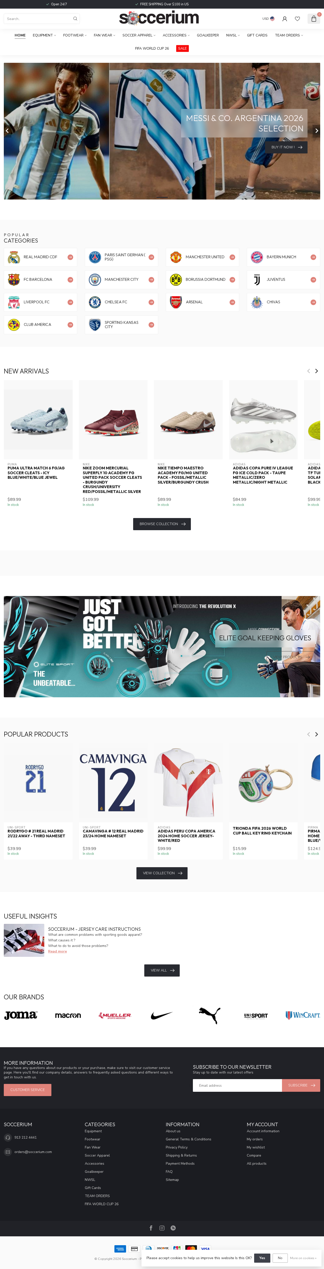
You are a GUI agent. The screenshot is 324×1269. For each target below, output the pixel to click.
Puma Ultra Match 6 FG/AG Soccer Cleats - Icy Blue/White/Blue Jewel (36, 473)
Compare (254, 1155)
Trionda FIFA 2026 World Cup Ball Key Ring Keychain (262, 831)
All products (257, 1163)
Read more (57, 951)
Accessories (175, 35)
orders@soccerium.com (33, 1151)
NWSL (231, 35)
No (280, 1258)
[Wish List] (297, 19)
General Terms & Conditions (188, 1139)
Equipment (43, 35)
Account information (263, 1131)
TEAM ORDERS (287, 35)
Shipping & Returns (181, 1155)
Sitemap (172, 1179)
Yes (262, 1258)
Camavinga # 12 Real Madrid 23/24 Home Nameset (113, 833)
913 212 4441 (25, 1137)
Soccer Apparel (137, 35)
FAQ (169, 1171)
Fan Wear (103, 35)
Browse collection (159, 524)
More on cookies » (303, 1258)
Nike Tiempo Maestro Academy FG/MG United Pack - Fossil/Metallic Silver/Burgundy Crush (183, 475)
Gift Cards (257, 35)
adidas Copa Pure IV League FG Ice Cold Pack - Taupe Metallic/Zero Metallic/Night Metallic (263, 475)
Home (20, 35)
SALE (182, 48)
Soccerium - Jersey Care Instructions (94, 929)
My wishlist (256, 1147)
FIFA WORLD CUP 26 (152, 48)
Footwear (73, 35)
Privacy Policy (177, 1147)
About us (173, 1131)
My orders (255, 1139)
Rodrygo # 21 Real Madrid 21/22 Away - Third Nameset (36, 833)
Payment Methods (180, 1163)
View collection (159, 873)
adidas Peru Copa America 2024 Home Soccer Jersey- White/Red (186, 836)
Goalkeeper (208, 35)
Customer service (27, 1089)
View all (159, 970)
